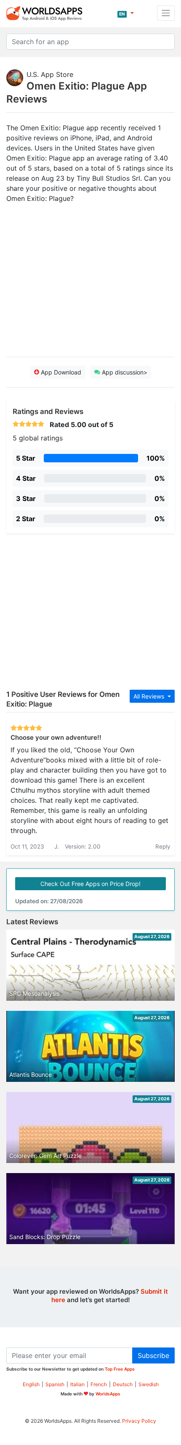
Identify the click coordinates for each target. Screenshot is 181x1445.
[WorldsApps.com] (47, 13)
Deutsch (123, 1384)
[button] (125, 13)
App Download (60, 372)
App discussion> (123, 372)
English (31, 1384)
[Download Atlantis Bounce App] (90, 1057)
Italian (77, 1384)
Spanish (54, 1384)
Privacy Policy (139, 1421)
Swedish (148, 1384)
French (98, 1384)
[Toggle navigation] (166, 13)
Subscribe (153, 1355)
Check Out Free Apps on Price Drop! (90, 883)
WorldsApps (108, 1393)
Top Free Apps (120, 1368)
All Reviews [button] (149, 696)
